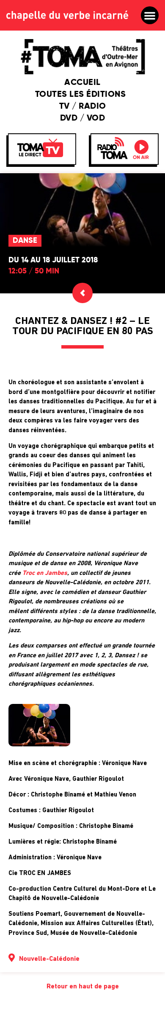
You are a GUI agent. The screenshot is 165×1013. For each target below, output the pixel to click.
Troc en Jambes (44, 573)
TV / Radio (82, 106)
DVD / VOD (82, 118)
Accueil (82, 83)
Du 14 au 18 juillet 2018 (53, 260)
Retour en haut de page (83, 986)
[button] (150, 15)
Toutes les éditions (80, 94)
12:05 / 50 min (33, 271)
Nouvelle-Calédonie (49, 959)
